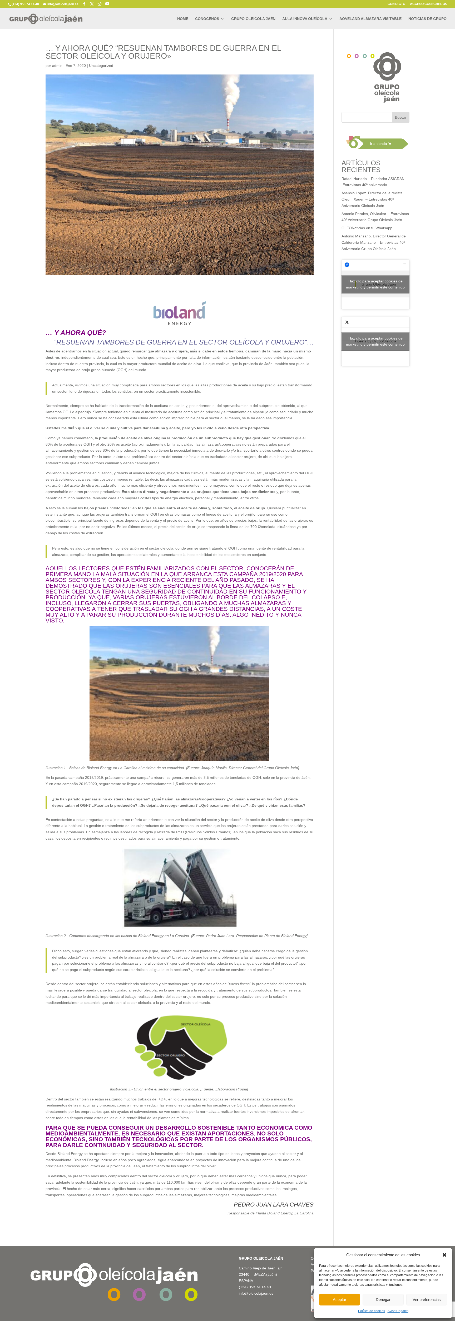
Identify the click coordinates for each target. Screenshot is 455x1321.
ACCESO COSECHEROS (428, 4)
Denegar (383, 1299)
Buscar (401, 117)
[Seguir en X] (92, 4)
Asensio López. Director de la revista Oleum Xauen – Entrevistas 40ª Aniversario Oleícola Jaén (372, 199)
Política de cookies (371, 1311)
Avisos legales (398, 1311)
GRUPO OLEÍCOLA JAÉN (253, 19)
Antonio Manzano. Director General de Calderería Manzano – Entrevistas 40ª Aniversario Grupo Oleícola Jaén (374, 242)
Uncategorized (101, 65)
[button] (444, 1255)
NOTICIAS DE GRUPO (427, 19)
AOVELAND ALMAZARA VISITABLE (370, 19)
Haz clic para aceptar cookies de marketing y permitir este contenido (375, 284)
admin (57, 65)
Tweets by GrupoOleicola (375, 341)
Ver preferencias (427, 1299)
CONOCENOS (207, 19)
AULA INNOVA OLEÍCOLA (304, 19)
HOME (182, 19)
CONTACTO (396, 4)
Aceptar (339, 1299)
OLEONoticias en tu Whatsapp (367, 228)
